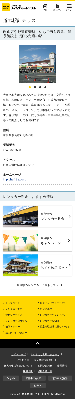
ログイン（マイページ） (53, 302)
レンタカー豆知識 (49, 320)
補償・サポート (13, 326)
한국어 (37, 385)
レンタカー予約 (13, 308)
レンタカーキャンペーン (53, 314)
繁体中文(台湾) (34, 378)
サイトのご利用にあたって (45, 354)
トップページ (12, 302)
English (11, 378)
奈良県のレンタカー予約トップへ (38, 285)
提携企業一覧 (45, 371)
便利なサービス (13, 314)
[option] (37, 64)
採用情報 (28, 371)
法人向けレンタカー (16, 332)
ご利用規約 (23, 360)
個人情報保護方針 (43, 360)
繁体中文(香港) (60, 378)
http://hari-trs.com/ (14, 179)
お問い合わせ (45, 365)
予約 (45, 10)
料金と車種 (46, 308)
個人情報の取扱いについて (18, 365)
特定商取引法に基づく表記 (54, 326)
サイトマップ (18, 354)
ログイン (57, 10)
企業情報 (62, 365)
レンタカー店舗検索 (16, 320)
